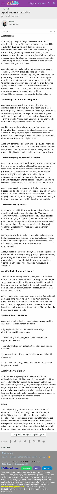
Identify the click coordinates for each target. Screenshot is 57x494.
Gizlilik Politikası (24, 457)
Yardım (35, 457)
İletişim (5, 457)
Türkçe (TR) (8, 453)
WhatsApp (26, 468)
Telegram (47, 468)
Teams (37, 468)
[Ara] (53, 3)
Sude (5, 16)
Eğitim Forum (7, 464)
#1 (55, 31)
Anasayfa (43, 457)
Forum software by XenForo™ (21, 462)
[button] (3, 3)
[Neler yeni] (48, 3)
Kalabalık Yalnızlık (21, 464)
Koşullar (13, 457)
